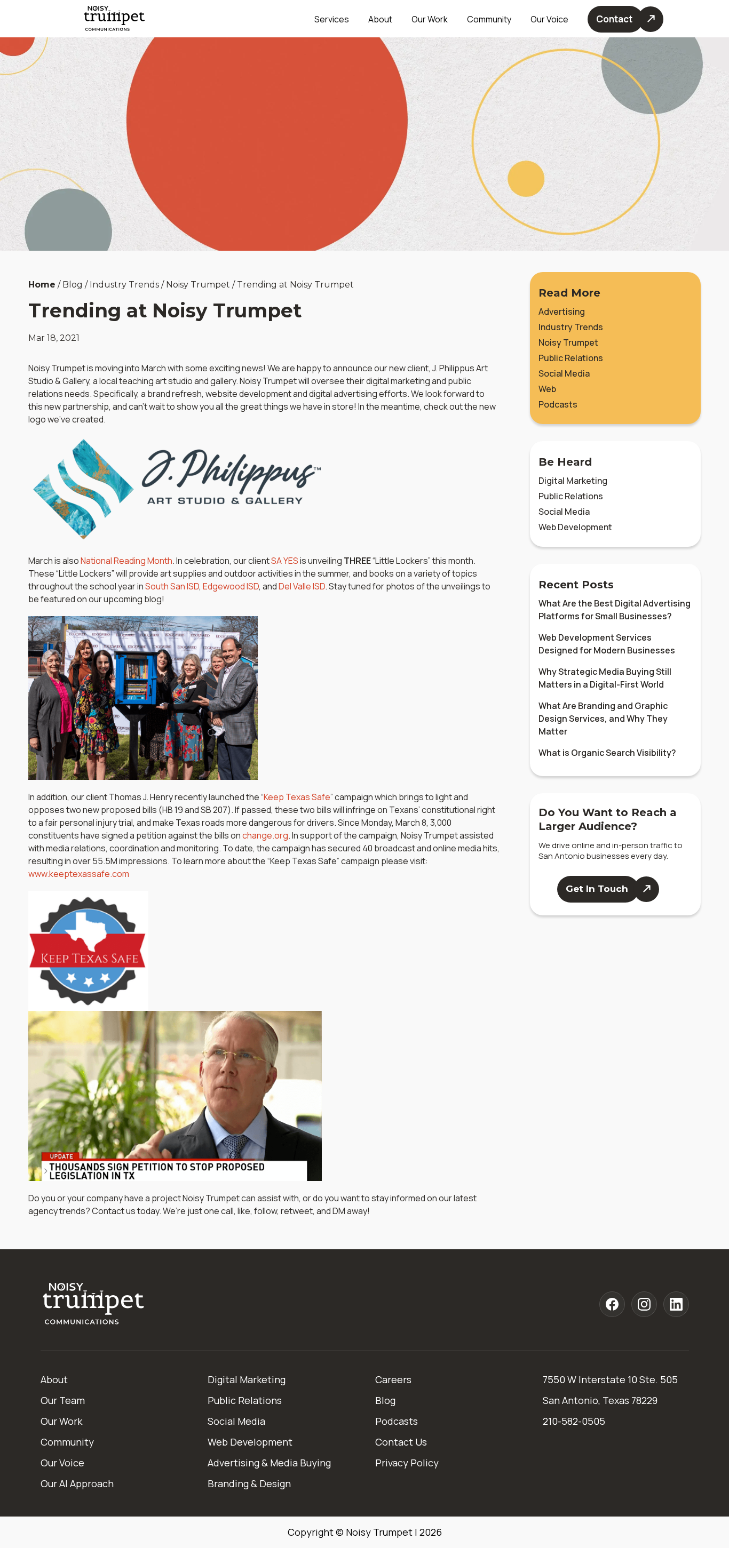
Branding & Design (249, 1483)
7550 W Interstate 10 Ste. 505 (610, 1379)
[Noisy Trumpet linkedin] (676, 1304)
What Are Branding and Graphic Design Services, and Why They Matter (603, 718)
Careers (393, 1379)
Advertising (561, 311)
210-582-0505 (574, 1421)
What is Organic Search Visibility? (607, 753)
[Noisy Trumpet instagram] (644, 1304)
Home (42, 285)
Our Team (63, 1400)
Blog (385, 1400)
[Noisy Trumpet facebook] (612, 1304)
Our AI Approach (77, 1483)
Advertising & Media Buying (269, 1462)
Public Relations (570, 358)
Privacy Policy (407, 1462)
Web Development (575, 527)
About (54, 1379)
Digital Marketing (572, 480)
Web (547, 389)
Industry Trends (570, 327)
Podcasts (557, 404)
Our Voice (62, 1462)
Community (489, 19)
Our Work (429, 19)
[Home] (94, 1304)
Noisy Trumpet (568, 342)
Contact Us (401, 1441)
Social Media (564, 373)
